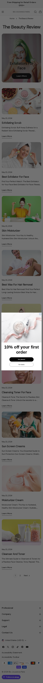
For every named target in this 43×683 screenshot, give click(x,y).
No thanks (22, 364)
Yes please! (21, 359)
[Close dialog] (40, 314)
